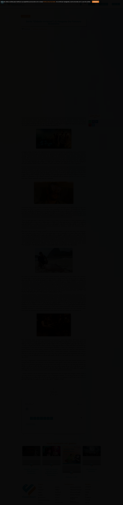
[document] (61, 252)
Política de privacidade (49, 1)
